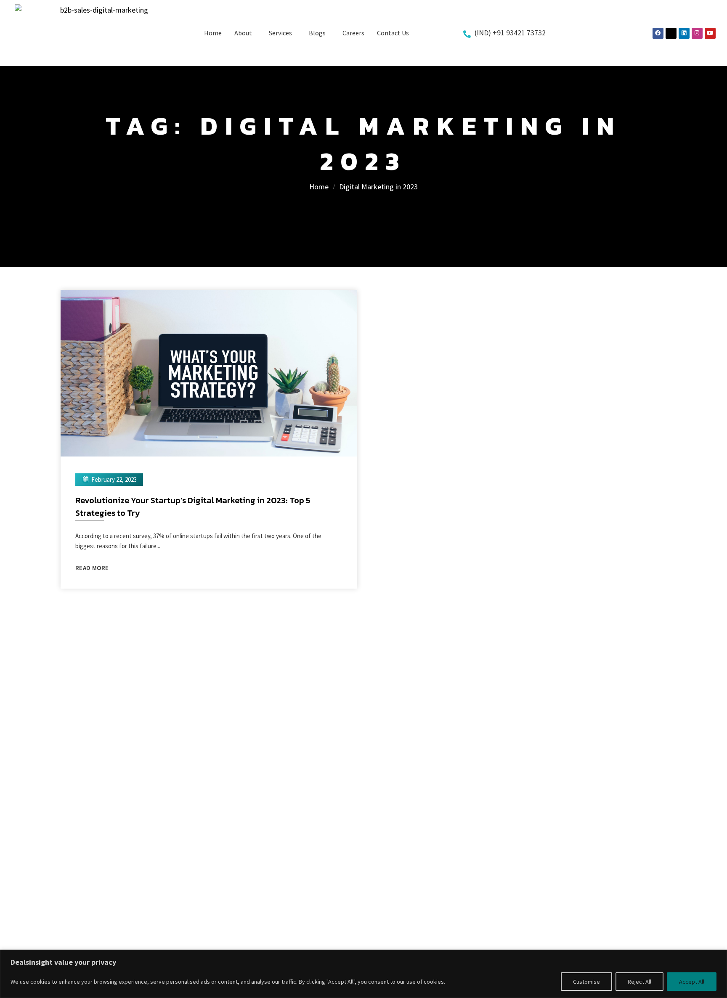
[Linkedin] (684, 33)
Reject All (639, 981)
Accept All (691, 981)
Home (213, 33)
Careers (353, 33)
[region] (363, 974)
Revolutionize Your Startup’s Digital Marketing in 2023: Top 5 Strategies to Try (192, 506)
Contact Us (393, 33)
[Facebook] (658, 33)
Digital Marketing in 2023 (378, 186)
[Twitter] (671, 33)
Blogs (317, 33)
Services (280, 33)
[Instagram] (697, 33)
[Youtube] (710, 33)
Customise (586, 981)
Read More (92, 568)
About (243, 33)
